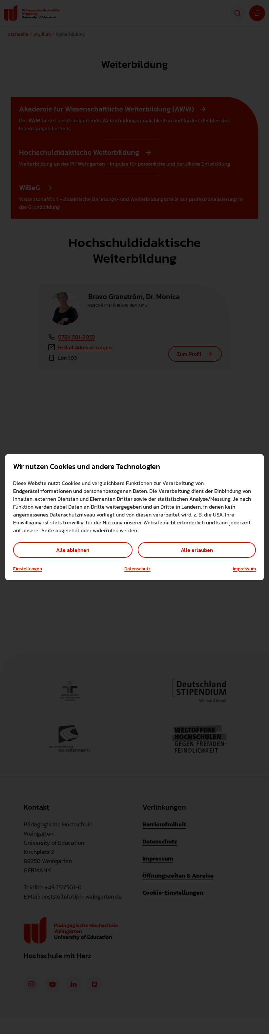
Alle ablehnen (72, 550)
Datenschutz (137, 569)
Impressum (244, 569)
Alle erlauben (197, 550)
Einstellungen (27, 569)
